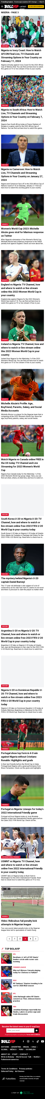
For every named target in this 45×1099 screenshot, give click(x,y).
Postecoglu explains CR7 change (25, 2)
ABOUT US (5, 1054)
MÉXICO (13, 1049)
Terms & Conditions (9, 1069)
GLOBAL (4, 1049)
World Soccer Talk (23, 1057)
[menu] (2, 6)
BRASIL (26, 1047)
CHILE (33, 1047)
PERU (21, 1049)
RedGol (37, 1057)
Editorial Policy (7, 1071)
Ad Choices (19, 1071)
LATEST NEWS (23, 8)
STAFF (14, 1054)
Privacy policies (25, 1069)
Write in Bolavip (7, 1057)
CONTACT (24, 1054)
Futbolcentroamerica (10, 1059)
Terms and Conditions (33, 1034)
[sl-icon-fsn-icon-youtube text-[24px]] (42, 1041)
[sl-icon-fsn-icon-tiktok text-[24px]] (37, 1041)
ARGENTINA (16, 1047)
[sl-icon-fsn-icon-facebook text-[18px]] (23, 1041)
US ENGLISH (30, 1049)
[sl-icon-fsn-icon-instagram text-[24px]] (28, 1041)
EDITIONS (5, 1047)
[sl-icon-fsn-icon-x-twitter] (33, 1041)
